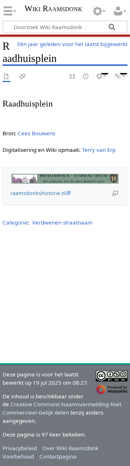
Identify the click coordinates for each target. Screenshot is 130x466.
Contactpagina (58, 456)
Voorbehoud (18, 456)
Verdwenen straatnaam (62, 222)
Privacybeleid (20, 448)
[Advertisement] (65, 296)
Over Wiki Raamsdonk (70, 448)
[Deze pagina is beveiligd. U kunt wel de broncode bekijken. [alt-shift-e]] (73, 77)
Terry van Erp (99, 149)
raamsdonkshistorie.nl (38, 193)
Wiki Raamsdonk (53, 9)
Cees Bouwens (36, 133)
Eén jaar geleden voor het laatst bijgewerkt (72, 43)
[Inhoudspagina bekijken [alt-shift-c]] (6, 77)
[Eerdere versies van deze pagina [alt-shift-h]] (86, 77)
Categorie (15, 222)
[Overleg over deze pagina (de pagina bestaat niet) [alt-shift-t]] (23, 77)
